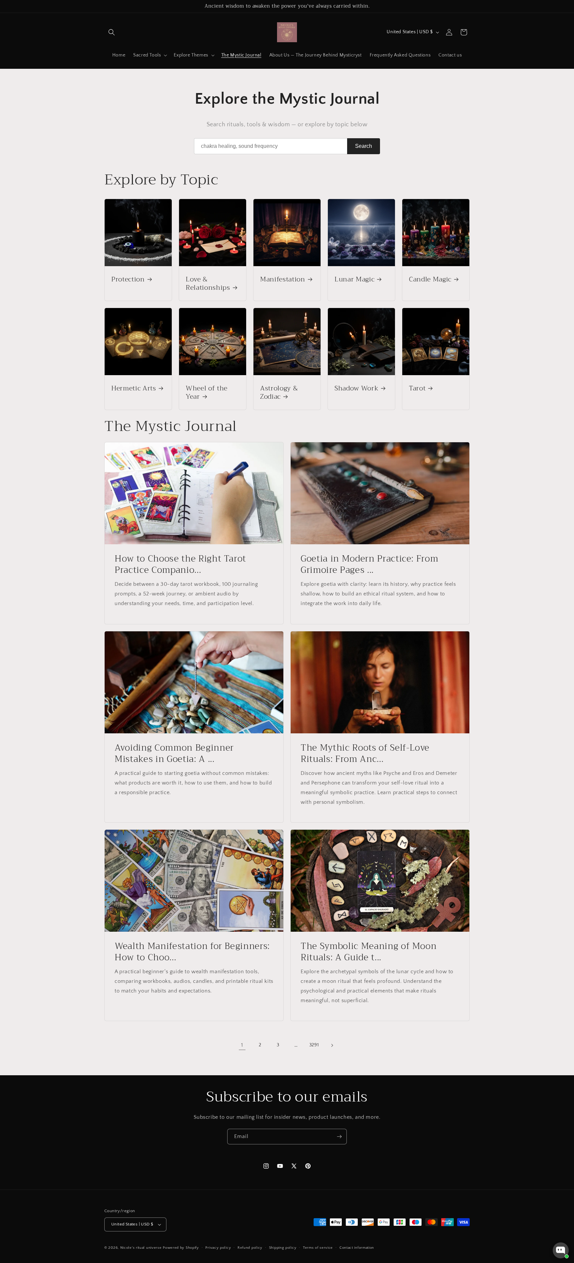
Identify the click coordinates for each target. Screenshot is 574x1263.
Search (363, 146)
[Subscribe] (339, 1136)
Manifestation (282, 279)
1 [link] (242, 1045)
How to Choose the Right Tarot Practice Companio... (180, 564)
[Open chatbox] (561, 1250)
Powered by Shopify (181, 1248)
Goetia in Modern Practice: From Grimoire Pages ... (369, 564)
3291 (314, 1045)
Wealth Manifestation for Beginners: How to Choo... (192, 952)
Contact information (356, 1248)
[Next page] (332, 1045)
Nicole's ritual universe (141, 1248)
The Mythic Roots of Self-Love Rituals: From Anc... (365, 753)
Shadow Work (356, 388)
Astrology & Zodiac (279, 392)
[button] (111, 32)
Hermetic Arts (133, 388)
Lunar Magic (354, 279)
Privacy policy (218, 1248)
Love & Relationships (208, 283)
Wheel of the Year (207, 392)
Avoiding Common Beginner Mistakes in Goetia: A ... (174, 753)
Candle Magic (430, 279)
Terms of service (318, 1248)
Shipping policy (283, 1248)
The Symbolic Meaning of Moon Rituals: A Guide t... (368, 952)
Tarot (417, 388)
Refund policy (250, 1248)
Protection (128, 279)
